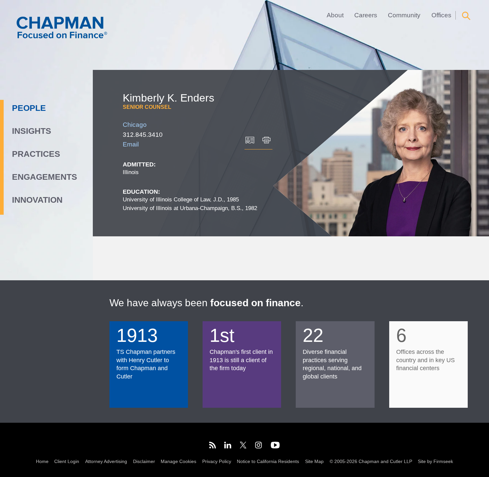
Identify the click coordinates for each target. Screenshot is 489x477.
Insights (31, 130)
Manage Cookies (178, 461)
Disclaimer (144, 461)
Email (131, 144)
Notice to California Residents (268, 461)
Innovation (37, 199)
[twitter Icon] (243, 446)
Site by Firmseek (435, 461)
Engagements (44, 176)
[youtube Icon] (275, 446)
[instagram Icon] (259, 446)
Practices (36, 153)
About (335, 15)
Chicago (135, 124)
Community (404, 15)
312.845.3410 (143, 134)
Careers (365, 15)
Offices (441, 15)
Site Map (314, 461)
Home (42, 461)
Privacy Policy (216, 461)
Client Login (66, 461)
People (29, 108)
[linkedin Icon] (228, 446)
